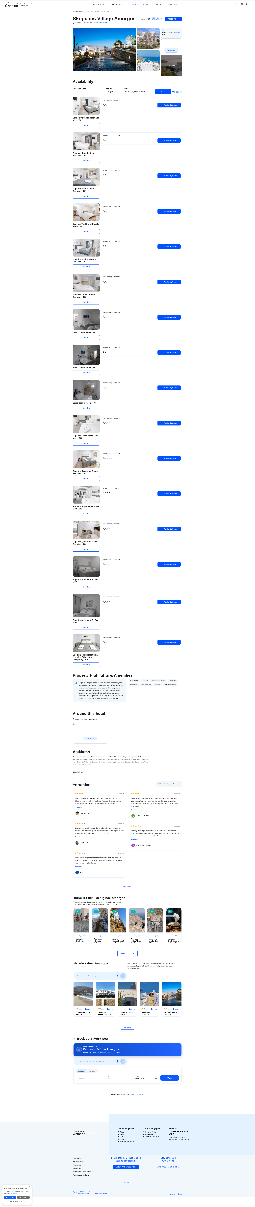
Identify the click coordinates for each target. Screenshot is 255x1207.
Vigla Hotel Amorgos (146, 1013)
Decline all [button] (23, 1197)
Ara (170, 1078)
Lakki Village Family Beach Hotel (83, 1013)
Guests (126, 88)
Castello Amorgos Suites (126, 1013)
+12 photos (171, 65)
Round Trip (92, 1071)
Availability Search (171, 105)
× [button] (29, 1187)
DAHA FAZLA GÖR (127, 953)
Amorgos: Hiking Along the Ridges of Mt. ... (136, 942)
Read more (14, 1193)
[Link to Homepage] (11, 8)
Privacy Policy (78, 1161)
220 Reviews (176, 32)
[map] (236, 4)
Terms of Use (77, 1158)
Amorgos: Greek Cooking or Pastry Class (173, 941)
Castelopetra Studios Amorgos (104, 1013)
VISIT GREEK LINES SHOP (167, 1167)
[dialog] (17, 1195)
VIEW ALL (126, 886)
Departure (137, 1076)
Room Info (86, 125)
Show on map (171, 50)
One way (81, 1071)
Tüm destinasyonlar (127, 1141)
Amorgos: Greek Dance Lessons (80, 941)
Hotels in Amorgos (89, 11)
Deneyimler (149, 1134)
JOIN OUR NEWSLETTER (126, 1167)
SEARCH (164, 92)
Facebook (118, 1187)
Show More (78, 807)
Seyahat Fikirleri (151, 1132)
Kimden (79, 1076)
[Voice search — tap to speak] (117, 976)
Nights (109, 88)
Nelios (180, 1194)
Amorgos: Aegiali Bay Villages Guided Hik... (154, 942)
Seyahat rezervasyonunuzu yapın (178, 1131)
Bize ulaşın (77, 1168)
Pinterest (133, 1187)
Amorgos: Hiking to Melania (98, 941)
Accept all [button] (10, 1197)
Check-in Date (79, 89)
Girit (121, 1137)
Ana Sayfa (75, 11)
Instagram (122, 1187)
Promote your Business (81, 1175)
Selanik (122, 1134)
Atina (122, 1132)
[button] (17, 1202)
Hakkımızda (77, 1165)
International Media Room (82, 1172)
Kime (109, 1076)
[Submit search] (123, 976)
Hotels (81, 11)
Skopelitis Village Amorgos (170, 1013)
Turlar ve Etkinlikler (152, 1137)
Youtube (129, 1187)
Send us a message (137, 1094)
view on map (104, 22)
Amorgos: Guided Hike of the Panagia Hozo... (118, 942)
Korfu (122, 1139)
